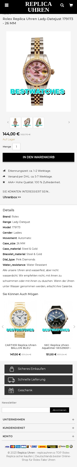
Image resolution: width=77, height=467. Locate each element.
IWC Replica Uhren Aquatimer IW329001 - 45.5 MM (56, 347)
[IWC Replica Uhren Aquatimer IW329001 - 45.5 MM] (56, 319)
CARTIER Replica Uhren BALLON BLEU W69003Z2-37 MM (20, 347)
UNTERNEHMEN (14, 419)
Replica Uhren (26, 452)
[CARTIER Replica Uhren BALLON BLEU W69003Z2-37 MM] (20, 319)
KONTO (8, 436)
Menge (7, 146)
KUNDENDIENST (14, 427)
